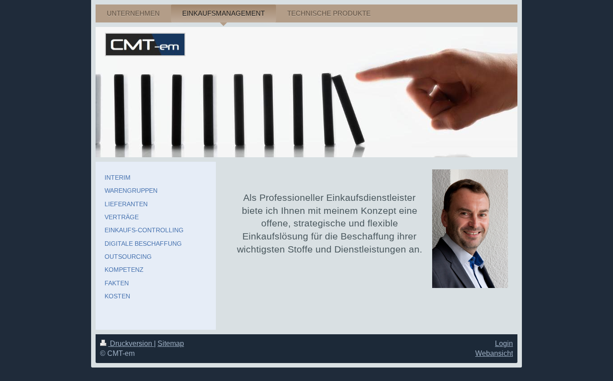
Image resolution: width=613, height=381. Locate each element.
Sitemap (171, 343)
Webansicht (494, 353)
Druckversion (131, 343)
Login (504, 343)
